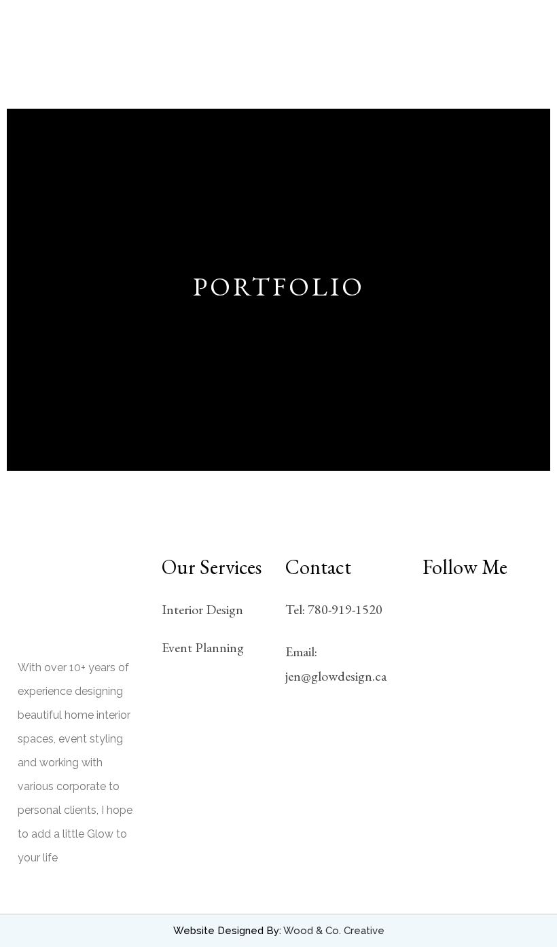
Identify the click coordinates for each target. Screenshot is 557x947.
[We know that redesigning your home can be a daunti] (440, 667)
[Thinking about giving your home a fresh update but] (522, 641)
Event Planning (203, 647)
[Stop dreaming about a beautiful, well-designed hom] (440, 641)
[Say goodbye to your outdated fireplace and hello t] (440, 615)
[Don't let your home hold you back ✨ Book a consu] (522, 667)
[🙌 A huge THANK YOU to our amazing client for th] (481, 615)
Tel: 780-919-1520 (333, 609)
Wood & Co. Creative (333, 931)
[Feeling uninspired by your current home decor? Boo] (522, 615)
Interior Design (202, 609)
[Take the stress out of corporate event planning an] (481, 641)
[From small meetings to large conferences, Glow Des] (481, 667)
